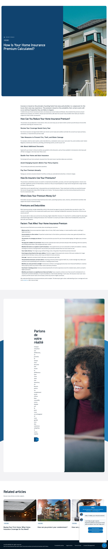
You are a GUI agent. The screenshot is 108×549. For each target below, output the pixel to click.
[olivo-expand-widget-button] (80, 507)
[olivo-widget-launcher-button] (104, 545)
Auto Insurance (95, 528)
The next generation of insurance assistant (93, 509)
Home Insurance (95, 531)
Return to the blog (9, 37)
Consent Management (89, 545)
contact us (25, 280)
